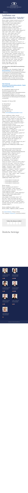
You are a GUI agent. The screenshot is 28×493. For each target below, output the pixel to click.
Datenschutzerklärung (16, 321)
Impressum (10, 321)
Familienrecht (12, 213)
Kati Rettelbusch (6, 313)
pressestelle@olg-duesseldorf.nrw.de (14, 112)
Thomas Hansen (15, 287)
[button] (14, 263)
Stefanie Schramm (6, 300)
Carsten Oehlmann (7, 211)
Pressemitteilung (6, 70)
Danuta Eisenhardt (6, 287)
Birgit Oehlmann (15, 274)
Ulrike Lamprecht (15, 300)
